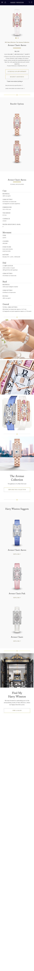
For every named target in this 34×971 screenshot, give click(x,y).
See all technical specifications (13, 85)
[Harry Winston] (17, 3)
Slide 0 (15, 38)
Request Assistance (17, 77)
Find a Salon (17, 710)
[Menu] (2, 2)
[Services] (5, 2)
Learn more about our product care (14, 88)
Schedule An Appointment (17, 71)
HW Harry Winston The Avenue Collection (17, 42)
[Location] (32, 2)
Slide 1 (18, 38)
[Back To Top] (31, 968)
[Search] (29, 2)
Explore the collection (17, 489)
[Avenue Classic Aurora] (17, 125)
